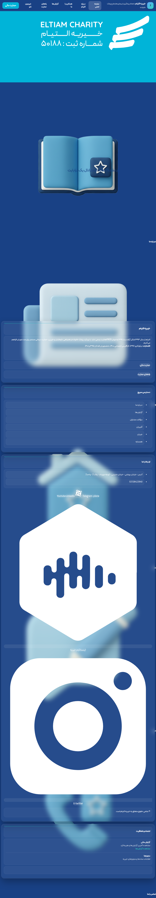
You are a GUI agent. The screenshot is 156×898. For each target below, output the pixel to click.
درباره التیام (83, 5)
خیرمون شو (28, 5)
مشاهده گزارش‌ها (142, 848)
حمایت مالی (10, 5)
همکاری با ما (68, 5)
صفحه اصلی (96, 5)
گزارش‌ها (55, 4)
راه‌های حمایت (44, 5)
